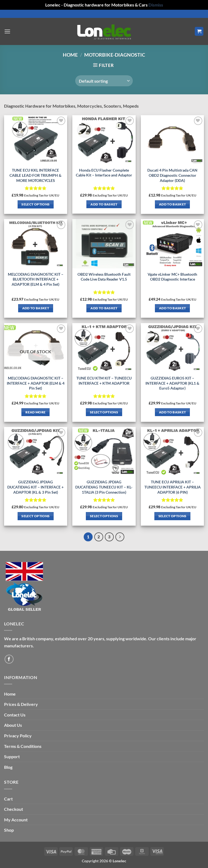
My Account (16, 819)
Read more (35, 412)
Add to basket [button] (104, 204)
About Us (13, 725)
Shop (9, 829)
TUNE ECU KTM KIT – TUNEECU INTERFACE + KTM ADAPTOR (104, 380)
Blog (8, 767)
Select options (35, 204)
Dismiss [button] (155, 4)
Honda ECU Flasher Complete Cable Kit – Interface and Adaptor (104, 173)
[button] (7, 31)
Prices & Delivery (21, 704)
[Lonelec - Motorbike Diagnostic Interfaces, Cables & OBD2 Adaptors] (104, 31)
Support (12, 756)
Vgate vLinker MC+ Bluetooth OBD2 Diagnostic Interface (172, 277)
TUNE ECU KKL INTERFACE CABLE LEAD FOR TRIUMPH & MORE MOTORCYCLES (35, 175)
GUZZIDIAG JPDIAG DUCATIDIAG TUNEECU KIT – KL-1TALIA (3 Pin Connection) (103, 487)
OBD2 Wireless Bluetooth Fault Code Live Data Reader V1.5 (104, 277)
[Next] (120, 537)
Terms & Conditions (22, 746)
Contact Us (14, 714)
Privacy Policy (18, 735)
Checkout (13, 809)
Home (70, 55)
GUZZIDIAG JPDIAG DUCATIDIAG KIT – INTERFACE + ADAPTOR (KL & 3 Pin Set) (35, 487)
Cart (8, 798)
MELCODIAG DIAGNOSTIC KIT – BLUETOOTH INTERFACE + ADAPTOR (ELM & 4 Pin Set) (35, 279)
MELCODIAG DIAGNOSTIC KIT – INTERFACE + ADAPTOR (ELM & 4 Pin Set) (35, 383)
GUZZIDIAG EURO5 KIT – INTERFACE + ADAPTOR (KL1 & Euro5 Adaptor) (172, 383)
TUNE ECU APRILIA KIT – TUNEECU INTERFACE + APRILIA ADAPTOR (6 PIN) (172, 487)
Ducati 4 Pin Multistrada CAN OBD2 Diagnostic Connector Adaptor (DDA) (172, 175)
